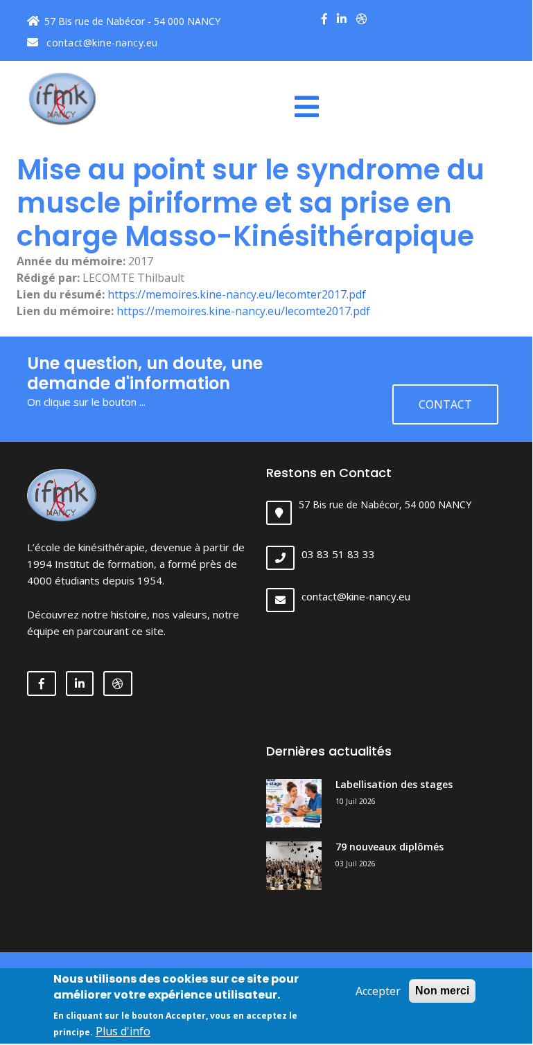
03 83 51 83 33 (338, 554)
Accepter (378, 991)
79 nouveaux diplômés (389, 846)
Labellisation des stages (394, 784)
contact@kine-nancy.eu (101, 42)
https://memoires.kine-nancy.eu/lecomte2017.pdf (243, 311)
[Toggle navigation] (312, 106)
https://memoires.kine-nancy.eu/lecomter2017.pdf (236, 294)
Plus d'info (123, 1031)
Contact (445, 404)
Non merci (442, 991)
